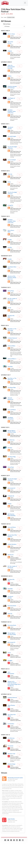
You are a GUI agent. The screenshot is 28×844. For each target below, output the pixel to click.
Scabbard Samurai (12, 338)
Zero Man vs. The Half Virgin (12, 329)
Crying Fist (10, 205)
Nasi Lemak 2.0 (11, 488)
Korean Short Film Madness (12, 535)
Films (2, 17)
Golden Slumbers (12, 544)
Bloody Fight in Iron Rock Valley (12, 431)
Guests (5, 17)
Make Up (10, 174)
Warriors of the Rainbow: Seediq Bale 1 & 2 (12, 277)
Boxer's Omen (11, 34)
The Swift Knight (12, 136)
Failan (9, 182)
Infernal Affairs (11, 345)
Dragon (9, 503)
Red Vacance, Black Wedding (11, 514)
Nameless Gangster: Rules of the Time (12, 111)
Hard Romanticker (11, 672)
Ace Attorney (11, 440)
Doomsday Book (12, 605)
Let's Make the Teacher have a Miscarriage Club (14, 683)
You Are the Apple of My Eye (12, 147)
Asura (9, 652)
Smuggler (10, 660)
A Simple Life (11, 496)
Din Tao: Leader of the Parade (12, 299)
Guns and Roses (12, 409)
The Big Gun (11, 685)
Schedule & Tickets (10, 17)
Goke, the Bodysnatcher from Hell (11, 67)
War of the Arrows (10, 42)
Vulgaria (10, 51)
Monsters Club (11, 753)
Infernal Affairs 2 (12, 358)
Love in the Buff (12, 159)
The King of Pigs (12, 387)
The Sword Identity (10, 127)
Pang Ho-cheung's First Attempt (12, 87)
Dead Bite (10, 366)
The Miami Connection (11, 418)
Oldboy (9, 76)
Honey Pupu (11, 290)
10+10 (9, 307)
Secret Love (11, 554)
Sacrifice (10, 247)
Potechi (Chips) (11, 764)
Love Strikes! (11, 723)
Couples (10, 239)
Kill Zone (10, 447)
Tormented (10, 745)
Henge (9, 681)
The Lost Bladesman (10, 398)
